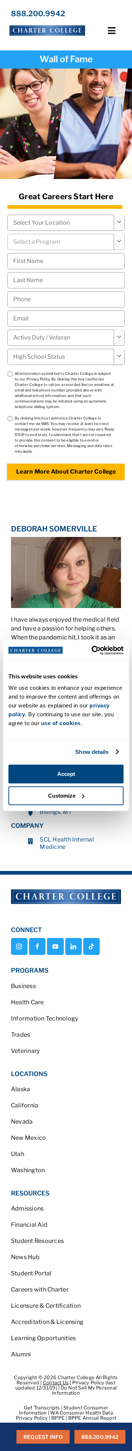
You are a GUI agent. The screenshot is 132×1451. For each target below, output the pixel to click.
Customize (62, 796)
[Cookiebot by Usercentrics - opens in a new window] (93, 650)
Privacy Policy (38, 379)
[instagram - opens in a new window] (19, 946)
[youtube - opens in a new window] (55, 946)
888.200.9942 (38, 13)
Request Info (43, 1437)
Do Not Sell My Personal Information (84, 1390)
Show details (92, 752)
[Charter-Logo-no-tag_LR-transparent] (47, 25)
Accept (66, 774)
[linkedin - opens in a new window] (73, 946)
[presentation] (66, 299)
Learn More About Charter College (66, 471)
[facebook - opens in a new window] (37, 946)
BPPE (58, 1418)
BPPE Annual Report (92, 1418)
